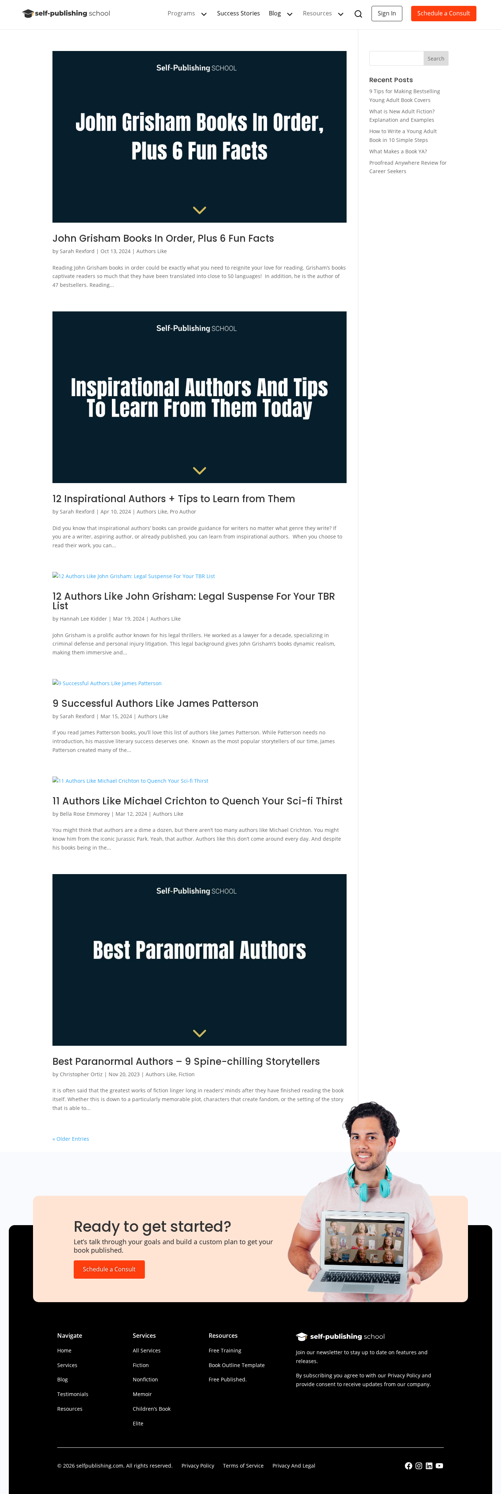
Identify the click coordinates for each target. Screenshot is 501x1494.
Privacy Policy (198, 1465)
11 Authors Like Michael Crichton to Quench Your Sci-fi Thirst (197, 801)
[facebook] (408, 1468)
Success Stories (238, 13)
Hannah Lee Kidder (83, 618)
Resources (70, 1408)
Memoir (142, 1394)
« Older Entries (70, 1138)
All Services (147, 1350)
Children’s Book (152, 1408)
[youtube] (439, 1468)
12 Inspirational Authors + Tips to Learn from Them (173, 498)
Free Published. (228, 1379)
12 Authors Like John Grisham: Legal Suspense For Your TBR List (193, 601)
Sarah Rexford (77, 251)
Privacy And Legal (294, 1465)
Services (67, 1365)
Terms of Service (243, 1465)
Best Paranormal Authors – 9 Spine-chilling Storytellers (186, 1061)
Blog (275, 13)
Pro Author (183, 511)
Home (64, 1350)
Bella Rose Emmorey (85, 813)
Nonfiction (145, 1379)
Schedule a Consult (443, 13)
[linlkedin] (429, 1468)
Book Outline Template (237, 1365)
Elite (138, 1423)
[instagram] (418, 1468)
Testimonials (72, 1394)
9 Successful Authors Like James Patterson (158, 703)
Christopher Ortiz (81, 1074)
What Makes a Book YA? (398, 151)
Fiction (187, 1074)
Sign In (387, 13)
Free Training (225, 1350)
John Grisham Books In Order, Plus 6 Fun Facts (163, 238)
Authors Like (151, 251)
